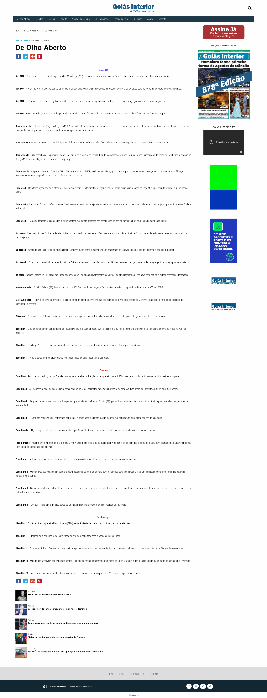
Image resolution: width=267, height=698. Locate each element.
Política (51, 19)
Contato (162, 19)
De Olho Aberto (102, 19)
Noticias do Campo (81, 19)
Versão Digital (137, 674)
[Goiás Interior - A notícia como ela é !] (133, 8)
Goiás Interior (60, 686)
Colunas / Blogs (23, 19)
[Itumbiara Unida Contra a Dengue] (223, 240)
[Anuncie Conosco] (223, 280)
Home (111, 674)
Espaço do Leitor (121, 19)
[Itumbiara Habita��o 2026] (223, 187)
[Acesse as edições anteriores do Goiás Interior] (224, 84)
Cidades (39, 19)
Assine (150, 19)
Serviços (138, 19)
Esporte (63, 19)
